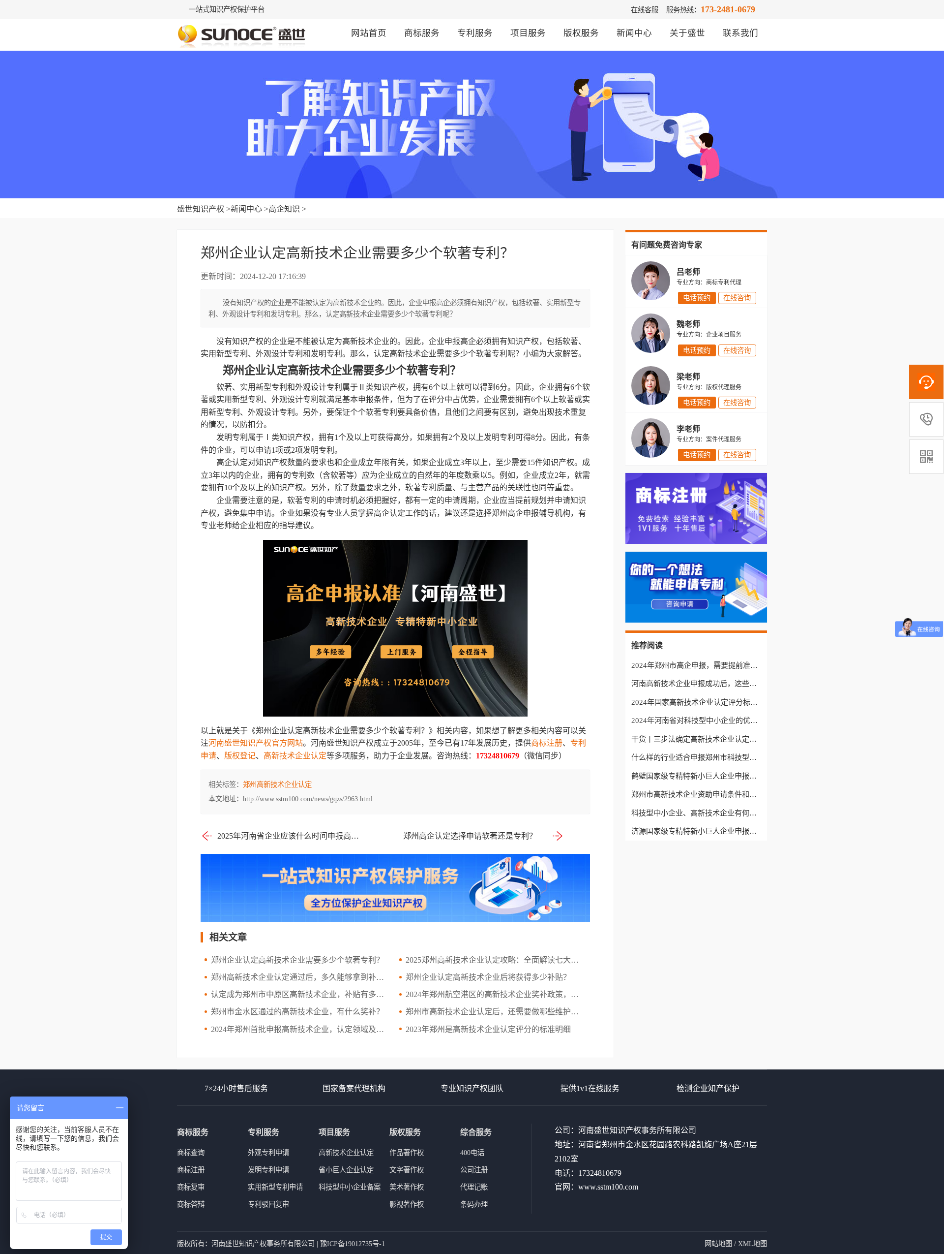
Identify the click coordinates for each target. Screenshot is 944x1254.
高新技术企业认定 (295, 756)
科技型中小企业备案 (350, 1187)
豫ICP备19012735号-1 (352, 1244)
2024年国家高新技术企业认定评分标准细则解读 (709, 702)
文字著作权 (406, 1170)
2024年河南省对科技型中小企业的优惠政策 (701, 720)
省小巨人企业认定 (346, 1170)
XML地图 (752, 1244)
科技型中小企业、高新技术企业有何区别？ (701, 813)
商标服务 (422, 33)
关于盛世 (687, 33)
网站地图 (718, 1244)
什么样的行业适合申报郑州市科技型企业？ (701, 757)
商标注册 (546, 743)
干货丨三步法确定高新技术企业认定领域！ (701, 739)
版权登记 (240, 756)
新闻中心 (634, 33)
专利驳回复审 (268, 1204)
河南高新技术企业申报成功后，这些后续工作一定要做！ (723, 683)
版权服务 (581, 33)
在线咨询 (737, 298)
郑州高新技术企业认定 (277, 784)
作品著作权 (406, 1153)
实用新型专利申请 (275, 1187)
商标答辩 (191, 1204)
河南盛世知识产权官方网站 (255, 743)
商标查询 (191, 1153)
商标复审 (191, 1187)
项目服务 (528, 33)
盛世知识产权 (200, 209)
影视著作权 (406, 1204)
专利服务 (475, 33)
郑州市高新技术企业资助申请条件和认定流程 (705, 794)
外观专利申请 (268, 1153)
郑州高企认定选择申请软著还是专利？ (470, 836)
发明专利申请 (268, 1170)
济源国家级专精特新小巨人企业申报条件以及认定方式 (719, 831)
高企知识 (284, 209)
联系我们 (740, 33)
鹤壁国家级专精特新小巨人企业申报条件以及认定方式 (719, 776)
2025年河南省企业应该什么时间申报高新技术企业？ (289, 836)
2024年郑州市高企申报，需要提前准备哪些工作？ (713, 665)
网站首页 (368, 33)
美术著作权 (406, 1187)
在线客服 (644, 10)
